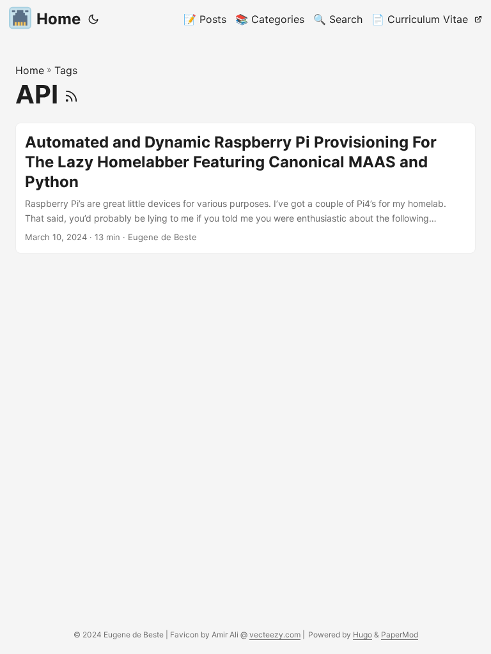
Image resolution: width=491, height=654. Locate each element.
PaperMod (399, 634)
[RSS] (71, 94)
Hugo (362, 634)
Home (58, 19)
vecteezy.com (274, 634)
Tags (65, 70)
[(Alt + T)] (93, 19)
